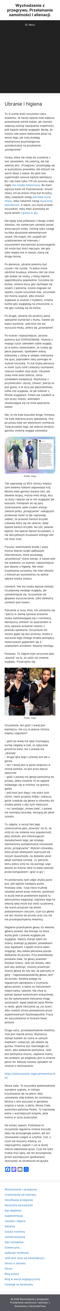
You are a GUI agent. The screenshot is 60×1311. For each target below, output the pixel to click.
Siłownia (10, 1226)
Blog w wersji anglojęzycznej (22, 1279)
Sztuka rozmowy (15, 1231)
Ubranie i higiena (15, 1221)
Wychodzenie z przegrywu (21, 1189)
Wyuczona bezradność (19, 1205)
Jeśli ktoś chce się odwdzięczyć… (25, 1258)
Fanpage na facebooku (19, 1284)
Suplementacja (14, 1215)
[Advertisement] (30, 61)
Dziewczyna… (13, 1247)
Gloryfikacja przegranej (19, 1200)
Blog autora (12, 1273)
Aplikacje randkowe (17, 1252)
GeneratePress (37, 1306)
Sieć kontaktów (14, 1242)
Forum (8, 1268)
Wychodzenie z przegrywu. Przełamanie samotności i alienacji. (30, 10)
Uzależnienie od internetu (20, 1194)
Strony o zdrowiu (15, 1263)
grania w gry (29, 212)
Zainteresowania (15, 1236)
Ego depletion (13, 1210)
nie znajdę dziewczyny (26, 185)
